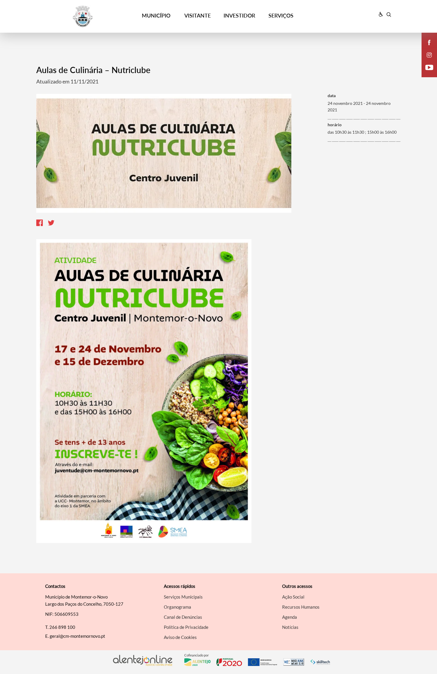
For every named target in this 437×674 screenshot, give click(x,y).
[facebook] (429, 42)
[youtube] (429, 67)
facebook (425, 48)
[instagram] (429, 55)
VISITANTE (197, 15)
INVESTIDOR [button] (239, 15)
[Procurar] (389, 14)
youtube (425, 73)
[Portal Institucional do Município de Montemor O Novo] (85, 16)
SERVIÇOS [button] (280, 15)
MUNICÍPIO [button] (156, 15)
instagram (425, 60)
